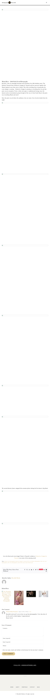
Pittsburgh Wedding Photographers (12, 611)
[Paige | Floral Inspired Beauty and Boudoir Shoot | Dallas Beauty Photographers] (19, 591)
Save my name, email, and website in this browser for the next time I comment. (23, 650)
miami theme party (21, 562)
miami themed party (29, 562)
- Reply (29, 611)
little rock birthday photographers (33, 561)
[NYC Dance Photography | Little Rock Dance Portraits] (31, 591)
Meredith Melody (16, 578)
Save (41, 569)
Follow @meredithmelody (25, 665)
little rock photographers (12, 562)
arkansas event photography (9, 561)
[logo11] (9, 1)
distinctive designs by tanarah (21, 561)
